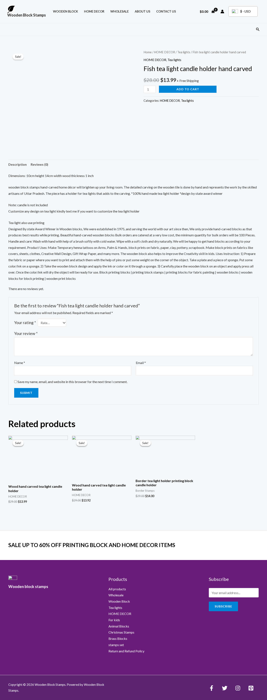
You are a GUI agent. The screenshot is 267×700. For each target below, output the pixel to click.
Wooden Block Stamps (26, 15)
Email (141, 363)
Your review (26, 333)
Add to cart (187, 89)
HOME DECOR (94, 11)
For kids (114, 620)
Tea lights (183, 52)
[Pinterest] (251, 688)
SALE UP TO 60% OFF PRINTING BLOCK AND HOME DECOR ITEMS (91, 545)
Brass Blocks (117, 638)
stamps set (116, 645)
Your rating (25, 322)
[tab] (17, 164)
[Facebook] (211, 688)
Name (19, 363)
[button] (258, 29)
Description (17, 164)
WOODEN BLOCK (65, 11)
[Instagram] (238, 688)
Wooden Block (119, 601)
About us (142, 11)
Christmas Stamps (121, 632)
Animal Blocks (118, 626)
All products (117, 589)
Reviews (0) (39, 164)
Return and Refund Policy (126, 651)
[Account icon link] (222, 11)
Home (148, 52)
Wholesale (119, 11)
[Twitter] (224, 688)
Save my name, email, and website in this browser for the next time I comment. (72, 382)
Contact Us (166, 11)
